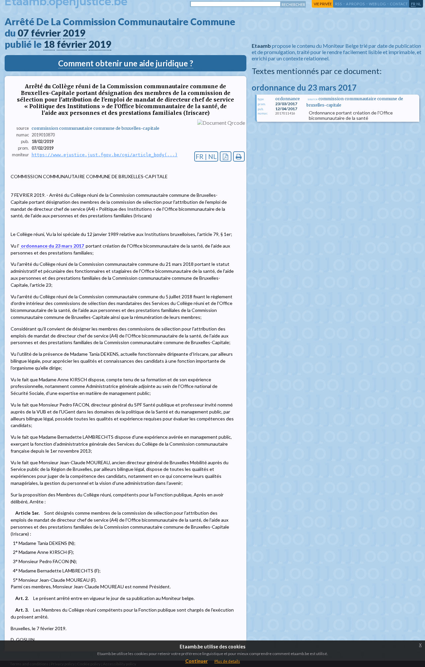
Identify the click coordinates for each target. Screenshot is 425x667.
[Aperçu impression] (239, 156)
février (46, 32)
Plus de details (227, 661)
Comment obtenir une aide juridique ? (125, 63)
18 (49, 44)
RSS (338, 4)
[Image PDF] (225, 156)
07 (23, 32)
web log (377, 4)
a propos (355, 4)
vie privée (323, 4)
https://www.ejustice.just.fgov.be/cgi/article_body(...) (105, 154)
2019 (74, 32)
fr (413, 4)
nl (418, 4)
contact (399, 4)
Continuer (196, 661)
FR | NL (206, 156)
